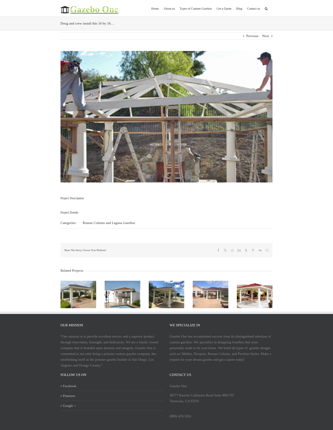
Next (265, 36)
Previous (252, 36)
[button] (266, 8)
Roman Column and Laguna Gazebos (109, 223)
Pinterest (69, 396)
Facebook (69, 386)
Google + (69, 406)
